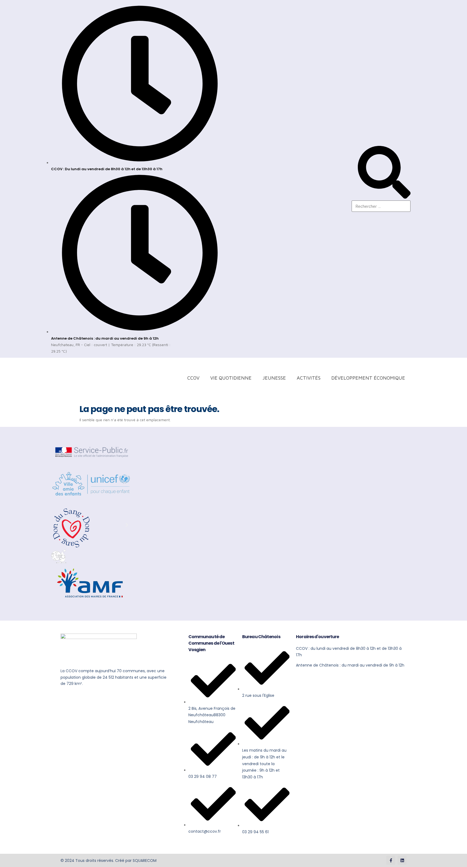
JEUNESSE (274, 378)
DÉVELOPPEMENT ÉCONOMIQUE (368, 378)
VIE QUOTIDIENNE (231, 378)
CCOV (193, 378)
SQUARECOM (144, 860)
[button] (56, 525)
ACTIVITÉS (309, 378)
